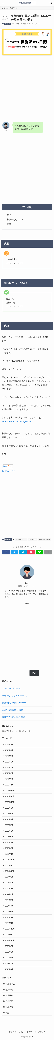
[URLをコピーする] (48, 552)
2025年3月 (9, 842)
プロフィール (32, 1032)
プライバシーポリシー (17, 1032)
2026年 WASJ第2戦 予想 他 (13, 717)
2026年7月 (9, 750)
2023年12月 (10, 929)
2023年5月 (9, 963)
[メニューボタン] (3, 3)
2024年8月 (9, 883)
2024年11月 (10, 865)
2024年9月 (9, 877)
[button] (6, 552)
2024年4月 (9, 906)
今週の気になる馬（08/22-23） (15, 696)
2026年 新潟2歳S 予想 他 (12, 710)
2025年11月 (10, 796)
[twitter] (27, 603)
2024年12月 (10, 860)
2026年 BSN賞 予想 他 (11, 688)
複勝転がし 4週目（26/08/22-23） (16, 703)
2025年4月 (9, 837)
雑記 (7, 1013)
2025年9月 (9, 808)
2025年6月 (9, 825)
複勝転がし (32, 539)
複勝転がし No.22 (16, 219)
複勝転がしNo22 (44, 539)
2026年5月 (9, 762)
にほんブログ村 (8, 471)
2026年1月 (9, 785)
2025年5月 (9, 831)
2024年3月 (9, 912)
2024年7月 (9, 888)
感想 (9, 224)
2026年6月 (9, 756)
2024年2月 (9, 917)
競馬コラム (10, 984)
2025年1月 (9, 854)
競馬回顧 (9, 995)
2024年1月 (9, 923)
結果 (9, 215)
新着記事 (41, 1032)
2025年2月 (9, 848)
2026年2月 (9, 779)
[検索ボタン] (51, 3)
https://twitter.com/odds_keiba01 (17, 421)
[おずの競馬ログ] (27, 3)
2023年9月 (9, 946)
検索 (34, 673)
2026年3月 (9, 773)
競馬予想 (9, 990)
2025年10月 (10, 802)
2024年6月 (9, 894)
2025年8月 (9, 814)
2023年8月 (9, 952)
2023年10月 (10, 940)
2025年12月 (10, 790)
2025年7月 (9, 819)
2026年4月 (9, 767)
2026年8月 (9, 744)
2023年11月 (10, 935)
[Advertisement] (27, 86)
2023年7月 (9, 958)
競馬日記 (8, 23)
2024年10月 (10, 871)
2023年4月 (9, 969)
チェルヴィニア (21, 539)
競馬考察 (9, 1007)
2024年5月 (9, 900)
